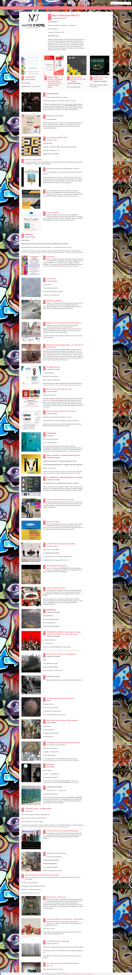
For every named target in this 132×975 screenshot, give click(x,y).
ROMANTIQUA (29, 235)
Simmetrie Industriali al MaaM (55, 588)
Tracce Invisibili (29, 77)
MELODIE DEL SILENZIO (53, 301)
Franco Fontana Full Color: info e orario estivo (60, 500)
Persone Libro (50, 257)
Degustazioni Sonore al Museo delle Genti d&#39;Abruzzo (63, 323)
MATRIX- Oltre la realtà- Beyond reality (101, 78)
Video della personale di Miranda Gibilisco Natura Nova (42, 875)
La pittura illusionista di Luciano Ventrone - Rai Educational (64, 919)
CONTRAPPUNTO (51, 610)
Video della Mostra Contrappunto (56, 566)
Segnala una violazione (87, 974)
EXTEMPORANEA (51, 433)
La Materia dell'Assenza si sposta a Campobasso (60, 544)
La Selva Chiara (51, 279)
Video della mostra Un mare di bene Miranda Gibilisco (62, 963)
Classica (3, 8)
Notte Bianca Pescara (53, 522)
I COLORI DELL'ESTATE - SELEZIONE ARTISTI (38, 809)
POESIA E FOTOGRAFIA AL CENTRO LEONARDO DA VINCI (63, 455)
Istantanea (31, 8)
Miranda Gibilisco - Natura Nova (56, 897)
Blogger (79, 974)
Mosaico (20, 8)
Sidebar (26, 8)
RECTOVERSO (50, 765)
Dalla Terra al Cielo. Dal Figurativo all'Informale (61, 411)
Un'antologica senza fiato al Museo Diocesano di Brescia (63, 742)
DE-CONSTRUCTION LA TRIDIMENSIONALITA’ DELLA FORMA (64, 477)
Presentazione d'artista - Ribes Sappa (57, 941)
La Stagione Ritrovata (53, 367)
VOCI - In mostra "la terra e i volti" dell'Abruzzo (61, 654)
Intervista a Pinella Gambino (33, 160)
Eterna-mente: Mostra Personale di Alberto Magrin (62, 720)
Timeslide (38, 8)
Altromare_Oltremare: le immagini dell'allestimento (62, 831)
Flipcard (9, 8)
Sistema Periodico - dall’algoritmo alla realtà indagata (78, 79)
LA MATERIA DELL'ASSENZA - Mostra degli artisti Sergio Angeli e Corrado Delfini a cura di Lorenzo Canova (63, 633)
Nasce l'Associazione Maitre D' (66, 15)
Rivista (14, 8)
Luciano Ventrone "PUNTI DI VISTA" (57, 138)
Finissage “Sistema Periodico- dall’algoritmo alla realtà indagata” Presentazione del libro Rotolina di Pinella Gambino (55, 82)
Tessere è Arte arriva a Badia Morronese (58, 389)
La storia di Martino (52, 212)
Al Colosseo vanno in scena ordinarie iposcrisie (60, 698)
